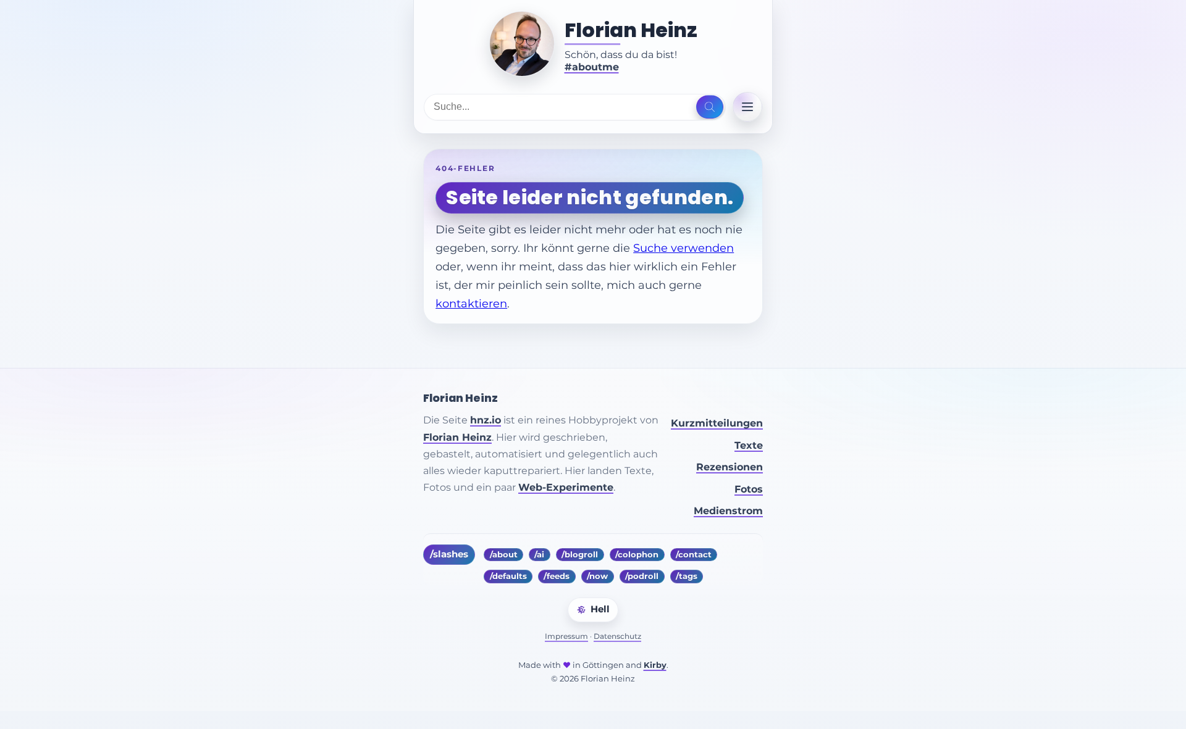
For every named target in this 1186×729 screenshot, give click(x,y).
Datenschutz (617, 636)
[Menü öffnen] (747, 107)
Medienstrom (728, 511)
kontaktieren (471, 303)
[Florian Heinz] (522, 44)
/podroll (641, 576)
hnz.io (485, 420)
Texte (748, 445)
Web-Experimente (565, 487)
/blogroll (579, 554)
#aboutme (592, 67)
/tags (686, 576)
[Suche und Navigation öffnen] (709, 107)
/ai (539, 554)
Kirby (655, 665)
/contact (694, 554)
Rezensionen (729, 467)
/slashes (449, 554)
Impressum (566, 636)
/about (504, 554)
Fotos (748, 489)
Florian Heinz (631, 30)
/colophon (636, 554)
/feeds (557, 576)
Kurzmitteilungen (717, 423)
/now (597, 576)
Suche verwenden (683, 247)
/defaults (508, 576)
